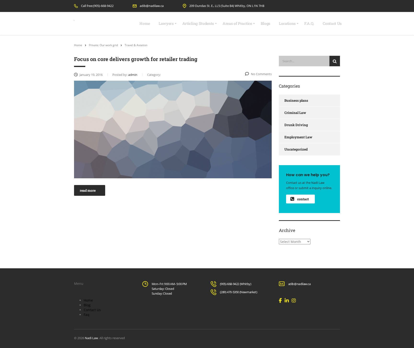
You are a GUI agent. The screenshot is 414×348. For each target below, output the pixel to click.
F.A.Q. (309, 23)
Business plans (296, 100)
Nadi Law (91, 338)
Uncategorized (296, 149)
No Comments (261, 74)
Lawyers (166, 23)
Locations (287, 23)
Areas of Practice (237, 23)
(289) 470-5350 (229, 292)
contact (303, 199)
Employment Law (298, 137)
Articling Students (198, 23)
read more (88, 190)
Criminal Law (295, 112)
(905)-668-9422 (229, 284)
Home (144, 23)
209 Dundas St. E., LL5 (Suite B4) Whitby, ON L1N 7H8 (226, 6)
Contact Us (332, 23)
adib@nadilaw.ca (152, 6)
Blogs (265, 23)
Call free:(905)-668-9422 (97, 6)
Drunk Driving (296, 125)
